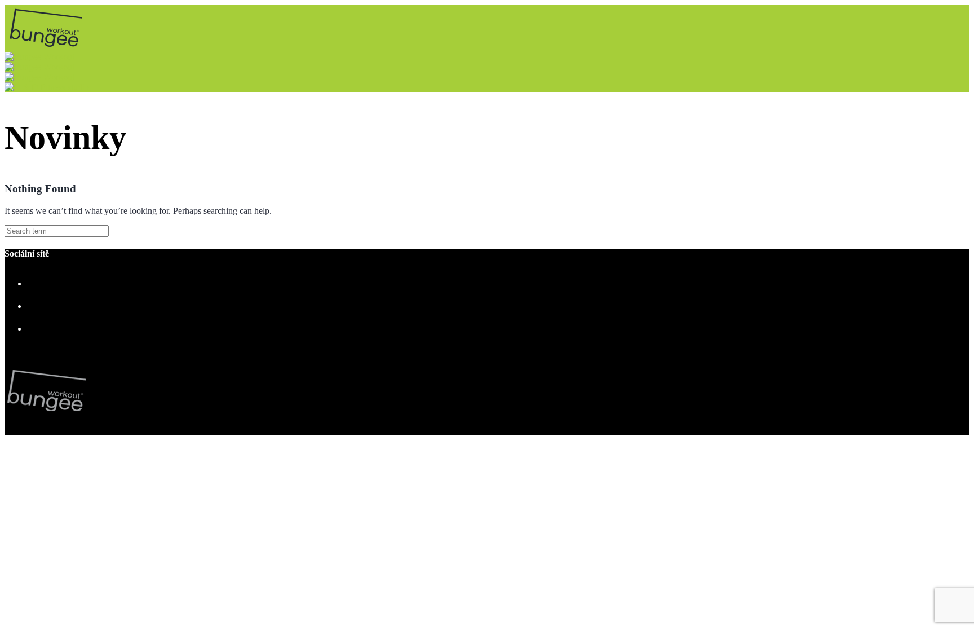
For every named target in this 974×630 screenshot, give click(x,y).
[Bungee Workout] (51, 46)
